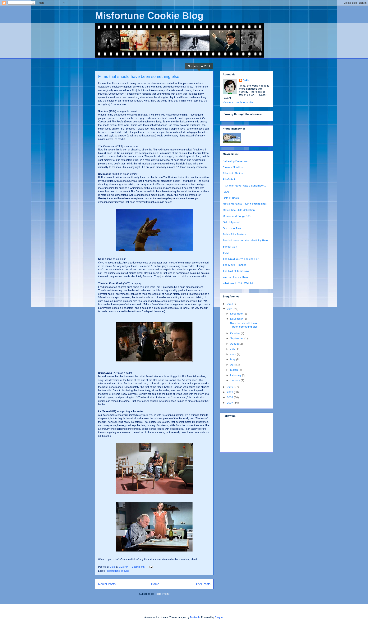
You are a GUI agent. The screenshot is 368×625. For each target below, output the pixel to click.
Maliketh (195, 617)
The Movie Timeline (234, 264)
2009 (230, 392)
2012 (230, 303)
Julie (246, 80)
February (236, 375)
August (234, 343)
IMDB (226, 191)
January (235, 380)
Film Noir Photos (233, 173)
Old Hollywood (231, 222)
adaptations (113, 570)
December (237, 313)
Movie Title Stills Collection (239, 209)
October (235, 333)
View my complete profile (238, 102)
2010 (230, 386)
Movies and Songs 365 (237, 216)
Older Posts (202, 584)
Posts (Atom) (162, 593)
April (233, 364)
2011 (230, 308)
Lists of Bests (231, 197)
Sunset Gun (230, 246)
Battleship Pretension (235, 161)
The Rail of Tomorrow (236, 270)
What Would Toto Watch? (238, 283)
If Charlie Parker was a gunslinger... (244, 185)
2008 (230, 397)
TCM (226, 252)
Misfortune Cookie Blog (149, 15)
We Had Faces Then (235, 277)
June (233, 354)
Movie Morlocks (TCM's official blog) (245, 203)
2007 (230, 402)
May (233, 359)
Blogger (219, 617)
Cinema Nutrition (233, 167)
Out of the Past (232, 228)
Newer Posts (107, 584)
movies (125, 570)
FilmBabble (229, 179)
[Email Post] (151, 566)
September (237, 338)
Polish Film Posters (234, 234)
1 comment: (138, 566)
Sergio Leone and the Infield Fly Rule (245, 240)
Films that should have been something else (138, 76)
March (234, 369)
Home (155, 584)
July (233, 348)
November (237, 318)
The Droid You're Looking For (241, 258)
